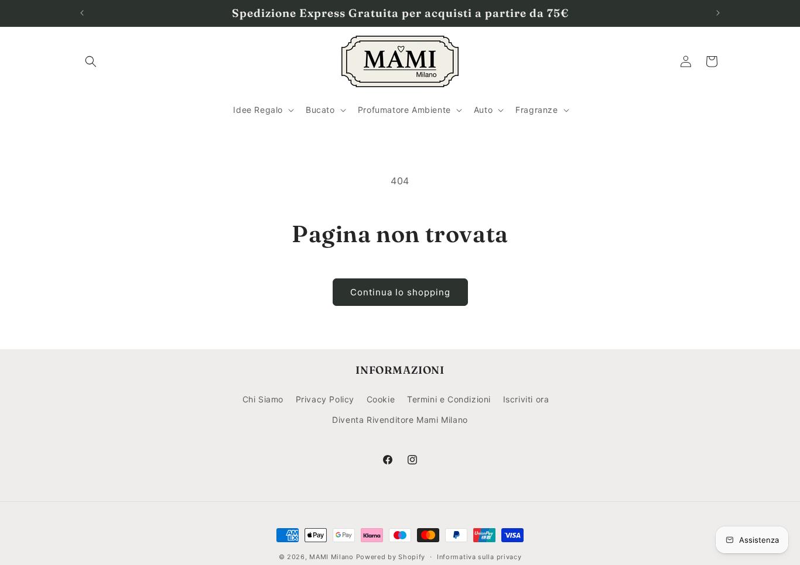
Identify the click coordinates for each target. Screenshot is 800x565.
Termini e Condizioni (449, 399)
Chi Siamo (262, 399)
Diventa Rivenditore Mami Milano (400, 420)
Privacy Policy (325, 399)
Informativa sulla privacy (479, 557)
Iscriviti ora (526, 399)
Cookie (381, 399)
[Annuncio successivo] (718, 13)
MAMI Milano (331, 557)
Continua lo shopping (400, 292)
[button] (91, 61)
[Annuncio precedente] (82, 13)
